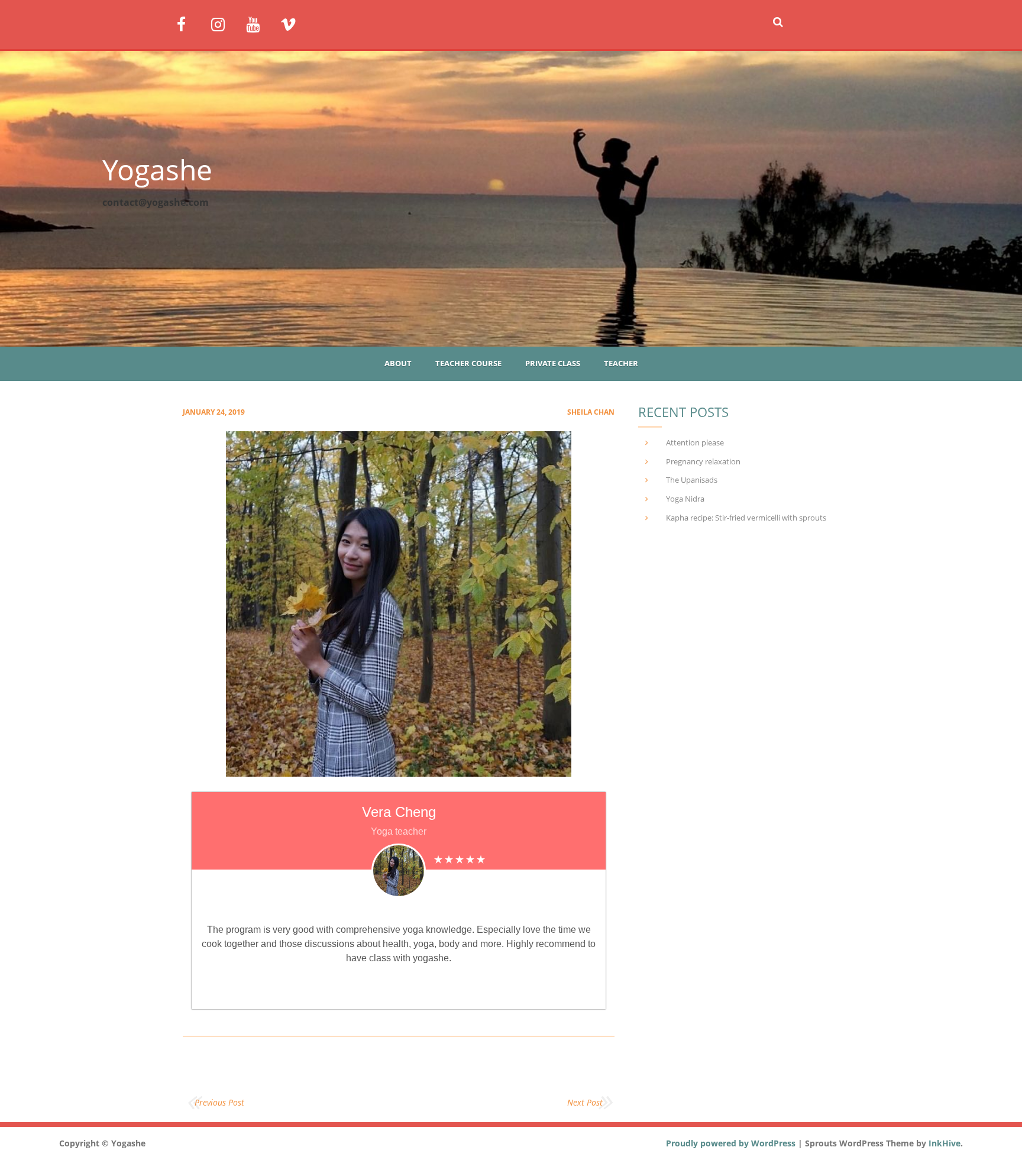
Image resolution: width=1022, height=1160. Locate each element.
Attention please (695, 442)
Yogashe (157, 169)
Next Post (585, 1102)
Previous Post (219, 1102)
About (398, 363)
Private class (552, 363)
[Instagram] (224, 23)
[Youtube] (258, 23)
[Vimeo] (293, 23)
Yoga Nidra (685, 498)
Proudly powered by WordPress (730, 1143)
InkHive (944, 1143)
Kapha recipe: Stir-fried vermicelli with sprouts (746, 517)
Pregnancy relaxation (703, 461)
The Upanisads (691, 479)
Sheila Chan (591, 412)
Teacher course (468, 363)
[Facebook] (189, 23)
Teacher (621, 363)
